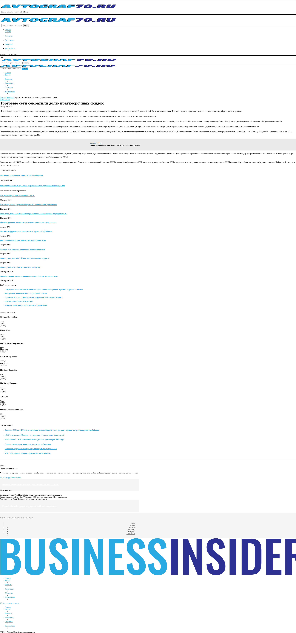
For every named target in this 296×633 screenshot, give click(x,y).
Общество (9, 44)
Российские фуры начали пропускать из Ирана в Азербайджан (26, 231)
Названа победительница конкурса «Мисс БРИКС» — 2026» (30, 484)
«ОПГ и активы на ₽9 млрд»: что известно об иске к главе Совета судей (34, 435)
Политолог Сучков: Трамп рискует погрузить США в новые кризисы (34, 297)
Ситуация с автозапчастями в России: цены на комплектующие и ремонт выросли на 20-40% (44, 289)
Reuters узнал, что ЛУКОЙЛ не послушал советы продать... (25, 258)
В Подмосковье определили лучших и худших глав (26, 305)
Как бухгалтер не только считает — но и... (17, 196)
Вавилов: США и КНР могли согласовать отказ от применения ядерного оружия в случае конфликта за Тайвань (52, 430)
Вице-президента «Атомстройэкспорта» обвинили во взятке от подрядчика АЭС (33, 214)
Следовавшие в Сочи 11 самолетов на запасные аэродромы (23, 499)
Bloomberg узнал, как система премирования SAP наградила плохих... (29, 276)
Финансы (8, 36)
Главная (8, 30)
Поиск (26, 12)
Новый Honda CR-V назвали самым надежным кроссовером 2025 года (34, 440)
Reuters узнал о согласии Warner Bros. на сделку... (20, 267)
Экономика (9, 40)
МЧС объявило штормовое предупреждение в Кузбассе (28, 453)
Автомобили (10, 48)
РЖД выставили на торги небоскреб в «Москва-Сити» (23, 240)
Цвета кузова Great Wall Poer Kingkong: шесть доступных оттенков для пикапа (31, 495)
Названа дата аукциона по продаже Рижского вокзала (22, 249)
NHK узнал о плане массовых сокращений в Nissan (26, 293)
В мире (8, 32)
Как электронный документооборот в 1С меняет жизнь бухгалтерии (28, 205)
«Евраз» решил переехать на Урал (19, 301)
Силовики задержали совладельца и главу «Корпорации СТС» (31, 449)
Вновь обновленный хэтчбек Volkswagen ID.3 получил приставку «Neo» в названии (33, 497)
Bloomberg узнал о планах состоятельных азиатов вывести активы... (28, 222)
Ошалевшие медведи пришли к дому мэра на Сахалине (28, 444)
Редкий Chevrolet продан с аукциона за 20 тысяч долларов (29, 506)
